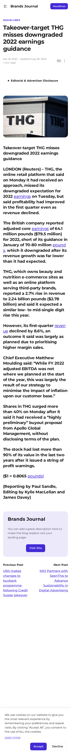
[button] (5, 6)
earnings (22, 196)
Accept (38, 746)
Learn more (13, 737)
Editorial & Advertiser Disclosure (34, 80)
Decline (57, 746)
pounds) (36, 476)
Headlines (59, 6)
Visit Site (35, 548)
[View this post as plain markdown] (59, 60)
